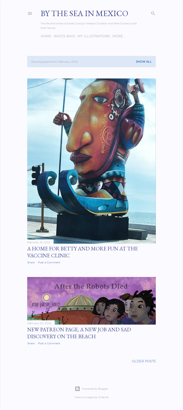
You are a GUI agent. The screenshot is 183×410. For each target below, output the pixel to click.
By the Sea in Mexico (84, 13)
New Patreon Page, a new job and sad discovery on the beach (79, 333)
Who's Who (64, 36)
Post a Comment (49, 262)
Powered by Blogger (95, 388)
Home (46, 36)
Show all (144, 61)
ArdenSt (103, 397)
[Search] (153, 12)
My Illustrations (94, 36)
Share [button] (31, 262)
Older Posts (144, 361)
